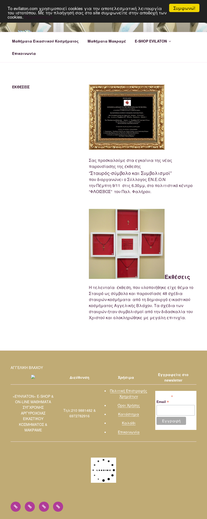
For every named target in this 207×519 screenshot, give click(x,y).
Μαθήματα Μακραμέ (107, 41)
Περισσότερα (39, 17)
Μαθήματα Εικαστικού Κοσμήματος (45, 41)
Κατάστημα (128, 414)
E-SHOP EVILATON (151, 41)
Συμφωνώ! (184, 8)
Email (163, 401)
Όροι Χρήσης (129, 405)
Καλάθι (129, 422)
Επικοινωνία (24, 53)
